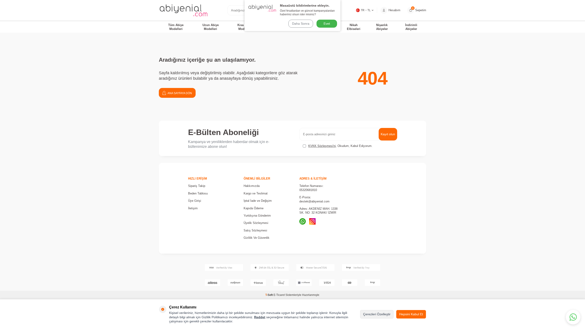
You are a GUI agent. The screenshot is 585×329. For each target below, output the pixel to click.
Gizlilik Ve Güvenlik (256, 237)
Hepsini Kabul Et (411, 314)
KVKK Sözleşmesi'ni (322, 146)
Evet (327, 23)
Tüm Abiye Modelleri (175, 27)
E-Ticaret (279, 295)
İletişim (193, 208)
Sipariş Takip (196, 186)
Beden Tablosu (198, 193)
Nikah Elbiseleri (353, 27)
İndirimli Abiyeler (411, 27)
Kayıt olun (388, 134)
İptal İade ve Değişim (258, 200)
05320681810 (308, 190)
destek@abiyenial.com (314, 201)
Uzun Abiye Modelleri (210, 27)
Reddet (259, 317)
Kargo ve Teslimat (256, 193)
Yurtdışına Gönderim (257, 215)
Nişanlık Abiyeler (382, 27)
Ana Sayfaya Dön (179, 93)
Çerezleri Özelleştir (377, 314)
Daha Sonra (300, 23)
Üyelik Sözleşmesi (256, 223)
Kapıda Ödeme (253, 208)
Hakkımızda (252, 186)
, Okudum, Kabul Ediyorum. (340, 146)
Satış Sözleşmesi (255, 230)
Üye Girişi (194, 200)
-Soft (269, 295)
